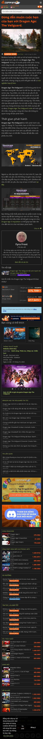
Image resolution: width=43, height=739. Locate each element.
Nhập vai (30, 351)
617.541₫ (34, 300)
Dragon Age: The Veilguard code (20, 108)
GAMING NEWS (10, 54)
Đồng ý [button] (33, 727)
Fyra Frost (20, 54)
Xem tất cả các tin (21, 262)
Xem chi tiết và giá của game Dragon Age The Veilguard (18, 393)
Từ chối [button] (22, 727)
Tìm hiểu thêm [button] (8, 736)
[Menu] (41, 2)
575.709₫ (34, 290)
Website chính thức (10, 349)
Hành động (15, 351)
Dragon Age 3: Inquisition (11, 222)
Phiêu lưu (23, 351)
